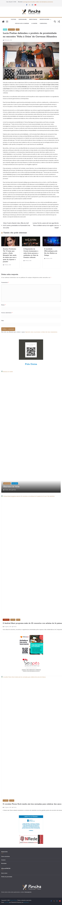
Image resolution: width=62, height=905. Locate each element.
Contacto (3, 860)
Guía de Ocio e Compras (22, 23)
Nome (3, 305)
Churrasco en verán (11, 487)
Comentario (5, 282)
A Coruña (34, 23)
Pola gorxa (14, 483)
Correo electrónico (6, 312)
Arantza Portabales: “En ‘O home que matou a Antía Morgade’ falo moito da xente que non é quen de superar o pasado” (9, 255)
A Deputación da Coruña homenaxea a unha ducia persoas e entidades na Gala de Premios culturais (30, 253)
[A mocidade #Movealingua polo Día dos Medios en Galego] (52, 237)
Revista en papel (44, 19)
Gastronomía (23, 19)
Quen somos (4, 873)
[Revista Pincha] (3, 22)
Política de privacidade (6, 876)
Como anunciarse (5, 856)
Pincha (14, 489)
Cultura (13, 19)
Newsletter (4, 863)
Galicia (5, 29)
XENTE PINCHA (33, 19)
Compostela (43, 23)
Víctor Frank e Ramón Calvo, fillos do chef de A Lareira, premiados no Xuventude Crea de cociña (16, 225)
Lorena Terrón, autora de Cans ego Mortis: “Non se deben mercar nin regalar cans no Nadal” (46, 225)
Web (2, 320)
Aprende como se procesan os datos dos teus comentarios (41, 332)
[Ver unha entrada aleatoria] (59, 22)
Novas (17, 29)
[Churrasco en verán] (31, 371)
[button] (50, 19)
